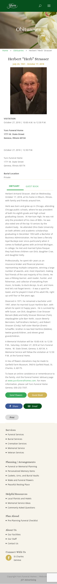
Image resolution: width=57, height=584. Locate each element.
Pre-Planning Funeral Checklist (23, 520)
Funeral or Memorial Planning (22, 466)
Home (5, 50)
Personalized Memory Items (21, 471)
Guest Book (37, 395)
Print (12, 417)
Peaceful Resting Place (19, 484)
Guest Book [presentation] (32, 186)
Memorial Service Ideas (19, 503)
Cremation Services (17, 443)
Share (15, 406)
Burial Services (15, 439)
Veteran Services (16, 452)
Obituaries (18, 50)
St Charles (19, 556)
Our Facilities (14, 534)
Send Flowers (16, 395)
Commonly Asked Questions (21, 507)
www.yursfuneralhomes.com (22, 380)
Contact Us (13, 543)
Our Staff (12, 538)
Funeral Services (16, 434)
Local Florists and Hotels (19, 498)
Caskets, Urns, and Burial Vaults (23, 475)
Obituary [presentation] (14, 186)
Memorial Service (16, 448)
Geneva (17, 560)
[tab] (15, 186)
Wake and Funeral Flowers (20, 480)
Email (34, 406)
